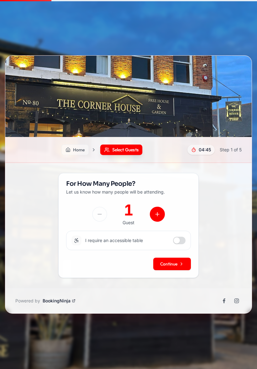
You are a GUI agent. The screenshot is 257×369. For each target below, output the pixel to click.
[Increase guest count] (157, 214)
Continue (168, 264)
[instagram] (237, 301)
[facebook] (224, 301)
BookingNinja (57, 300)
